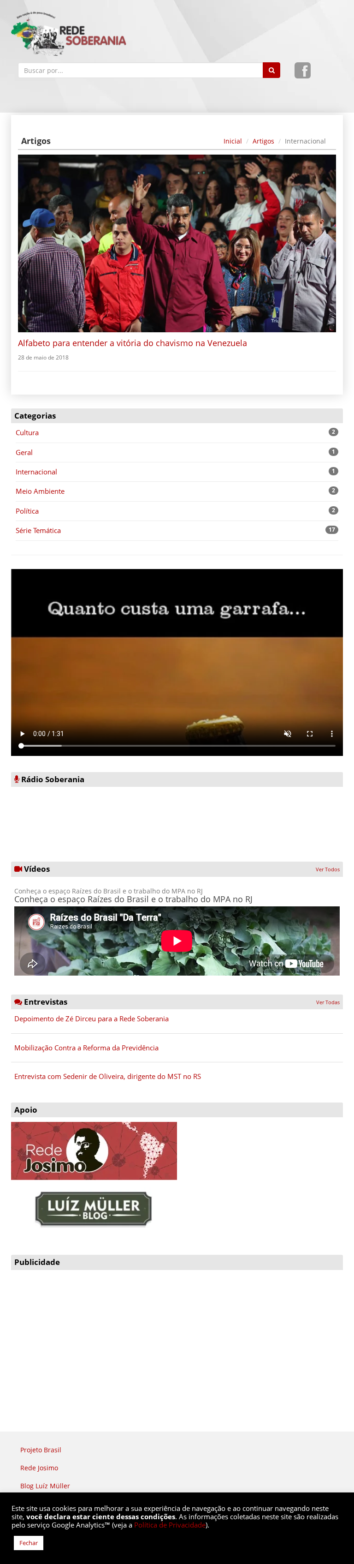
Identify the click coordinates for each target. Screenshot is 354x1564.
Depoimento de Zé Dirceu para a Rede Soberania (91, 1018)
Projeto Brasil (40, 1449)
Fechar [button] (28, 1543)
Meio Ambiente (40, 491)
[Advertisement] (177, 1339)
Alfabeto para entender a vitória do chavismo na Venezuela (132, 342)
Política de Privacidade (170, 1524)
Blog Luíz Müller (45, 1485)
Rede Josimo (39, 1467)
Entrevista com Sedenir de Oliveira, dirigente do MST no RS (107, 1076)
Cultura (27, 432)
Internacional (36, 471)
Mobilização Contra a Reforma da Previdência (86, 1047)
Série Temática (38, 530)
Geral (24, 452)
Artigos (263, 141)
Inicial (233, 141)
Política (27, 510)
